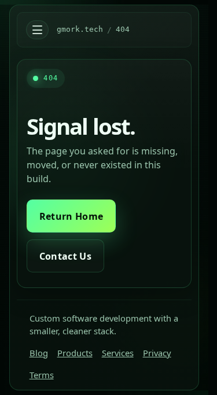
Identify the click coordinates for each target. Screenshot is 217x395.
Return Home (71, 216)
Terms (42, 375)
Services (118, 353)
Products (75, 353)
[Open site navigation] (37, 30)
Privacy (157, 353)
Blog (39, 353)
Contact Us (65, 256)
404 (123, 29)
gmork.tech (80, 29)
